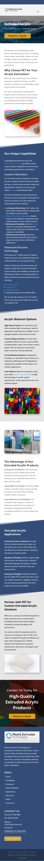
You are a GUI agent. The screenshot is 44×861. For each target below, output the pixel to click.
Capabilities (10, 780)
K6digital (11, 855)
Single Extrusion (12, 285)
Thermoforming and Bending (18, 216)
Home (8, 777)
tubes (12, 190)
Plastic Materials (12, 788)
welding (35, 224)
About (8, 799)
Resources (10, 795)
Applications (10, 792)
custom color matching (22, 374)
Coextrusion (11, 287)
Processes (10, 784)
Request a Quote (17, 35)
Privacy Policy (22, 855)
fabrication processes (12, 163)
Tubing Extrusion (12, 290)
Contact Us (10, 803)
